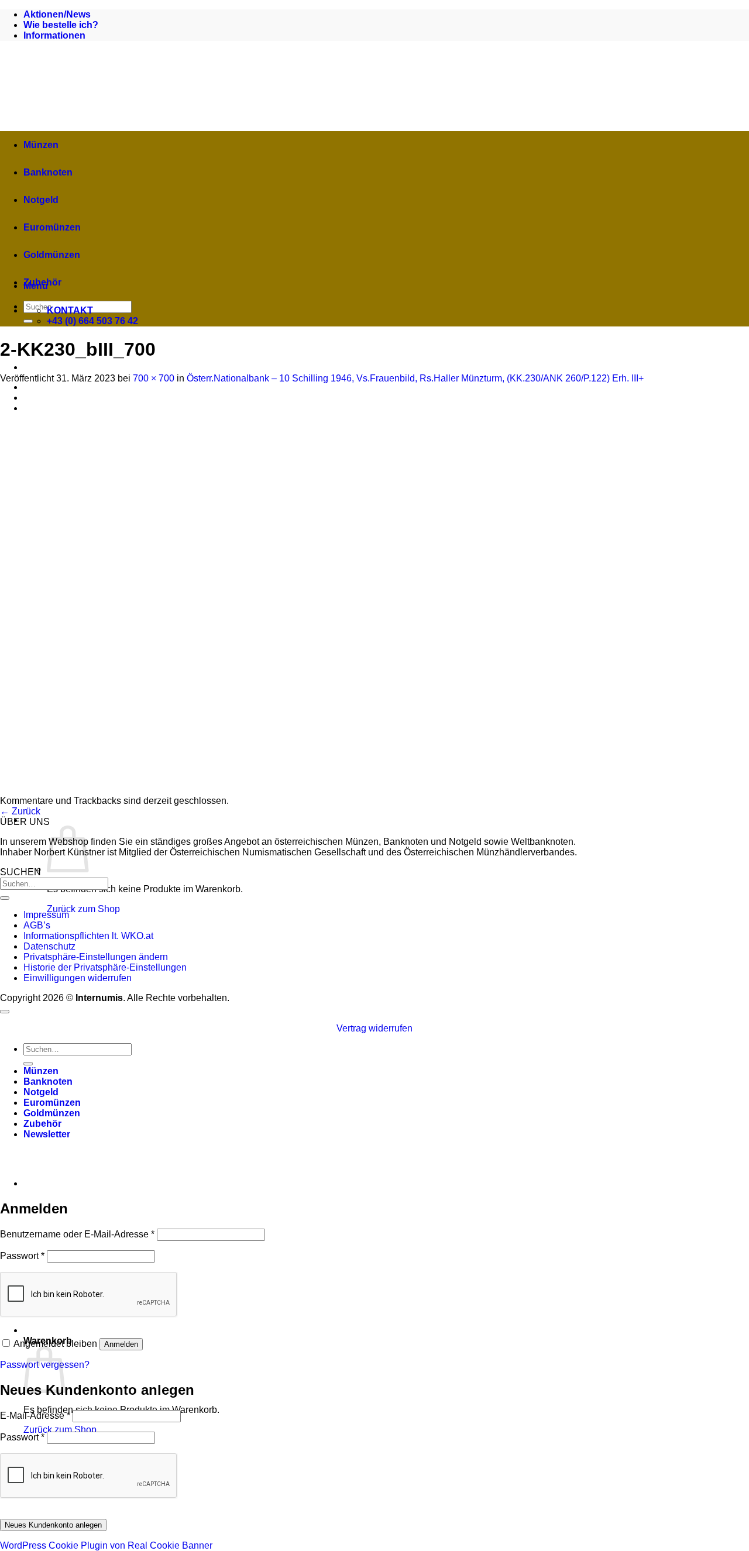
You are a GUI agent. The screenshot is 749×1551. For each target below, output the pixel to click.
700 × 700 (153, 378)
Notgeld (41, 200)
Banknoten (48, 172)
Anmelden (121, 1344)
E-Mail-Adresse (35, 1416)
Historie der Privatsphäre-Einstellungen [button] (105, 967)
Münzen (41, 145)
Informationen (54, 35)
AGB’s (36, 925)
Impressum (46, 915)
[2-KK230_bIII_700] (205, 790)
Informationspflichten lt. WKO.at (88, 936)
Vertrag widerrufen (374, 1028)
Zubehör (42, 282)
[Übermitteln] (28, 321)
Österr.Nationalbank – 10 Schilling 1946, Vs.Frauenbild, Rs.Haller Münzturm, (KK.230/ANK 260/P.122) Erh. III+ (415, 378)
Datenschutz (49, 946)
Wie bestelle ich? (60, 25)
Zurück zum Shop (83, 909)
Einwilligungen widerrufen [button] (77, 978)
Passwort (22, 1256)
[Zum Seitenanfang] (4, 1011)
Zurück (20, 811)
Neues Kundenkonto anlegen (53, 1525)
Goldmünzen (51, 255)
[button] (228, 820)
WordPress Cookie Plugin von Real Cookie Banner (106, 1545)
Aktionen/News (57, 14)
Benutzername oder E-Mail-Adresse (77, 1234)
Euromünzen (52, 227)
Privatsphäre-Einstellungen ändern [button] (95, 957)
